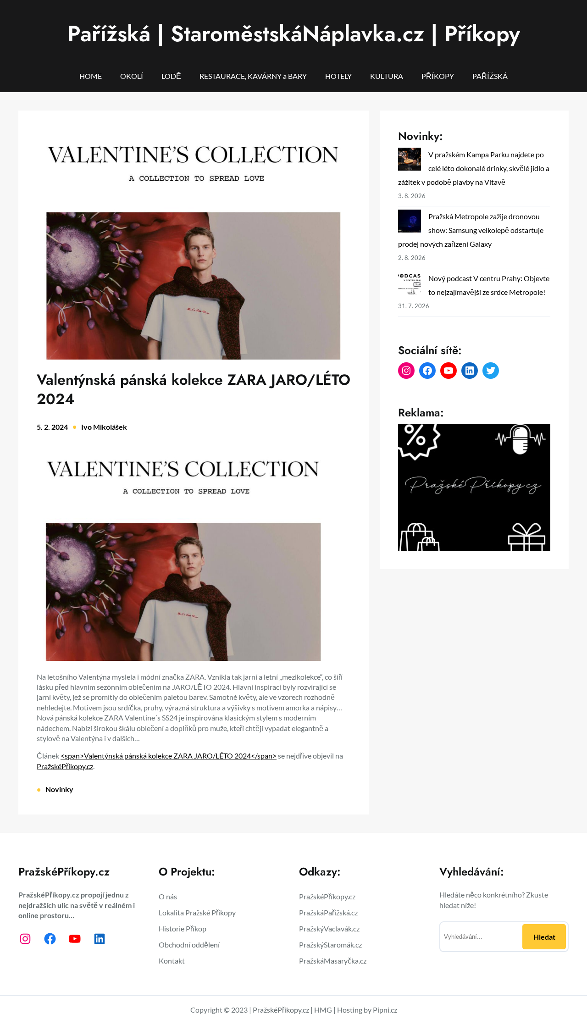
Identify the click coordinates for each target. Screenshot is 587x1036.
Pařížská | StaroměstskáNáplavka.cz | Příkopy (293, 34)
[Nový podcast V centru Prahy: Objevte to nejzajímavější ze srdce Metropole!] (409, 285)
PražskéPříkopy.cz (65, 766)
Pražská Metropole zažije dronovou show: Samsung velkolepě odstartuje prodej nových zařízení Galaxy (470, 230)
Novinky (59, 789)
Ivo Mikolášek (104, 426)
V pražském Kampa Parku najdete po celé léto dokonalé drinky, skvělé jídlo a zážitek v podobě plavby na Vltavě (473, 168)
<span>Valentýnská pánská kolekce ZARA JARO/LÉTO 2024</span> (169, 755)
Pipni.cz (385, 1009)
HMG (323, 1009)
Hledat (544, 936)
